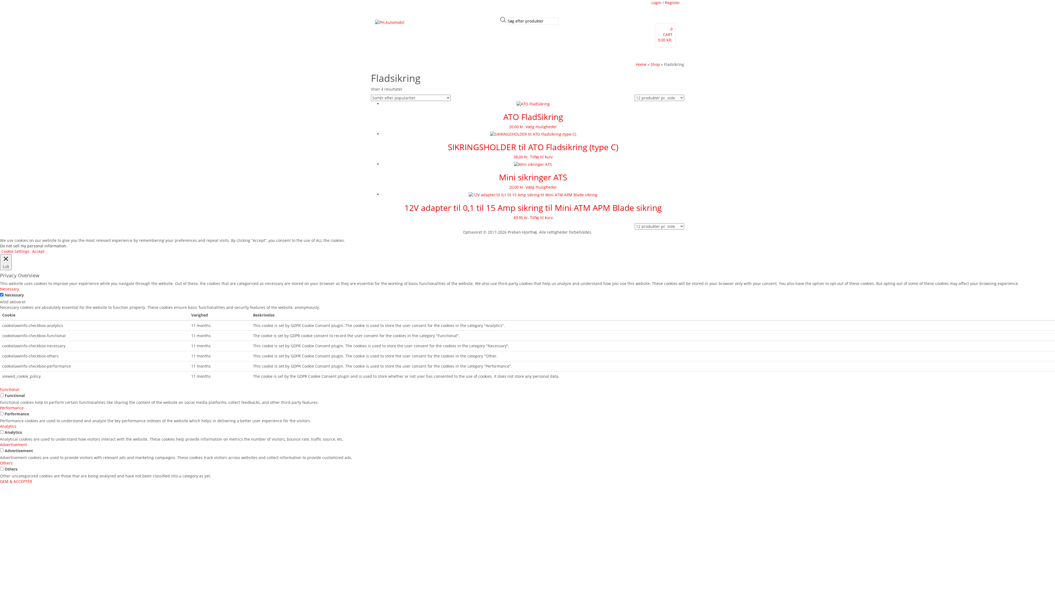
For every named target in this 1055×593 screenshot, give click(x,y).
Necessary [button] (9, 289)
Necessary (14, 295)
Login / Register (665, 2)
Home (641, 64)
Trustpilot (405, 7)
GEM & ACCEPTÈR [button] (16, 481)
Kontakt (439, 54)
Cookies (451, 7)
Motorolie (420, 54)
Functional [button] (9, 389)
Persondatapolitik (516, 7)
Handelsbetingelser (479, 7)
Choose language (550, 7)
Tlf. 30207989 (429, 7)
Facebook (385, 7)
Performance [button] (12, 407)
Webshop (385, 54)
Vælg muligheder (541, 126)
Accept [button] (38, 251)
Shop (453, 54)
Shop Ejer (469, 54)
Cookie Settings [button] (15, 251)
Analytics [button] (8, 426)
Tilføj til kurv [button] (541, 157)
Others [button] (6, 463)
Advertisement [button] (13, 444)
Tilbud (403, 54)
